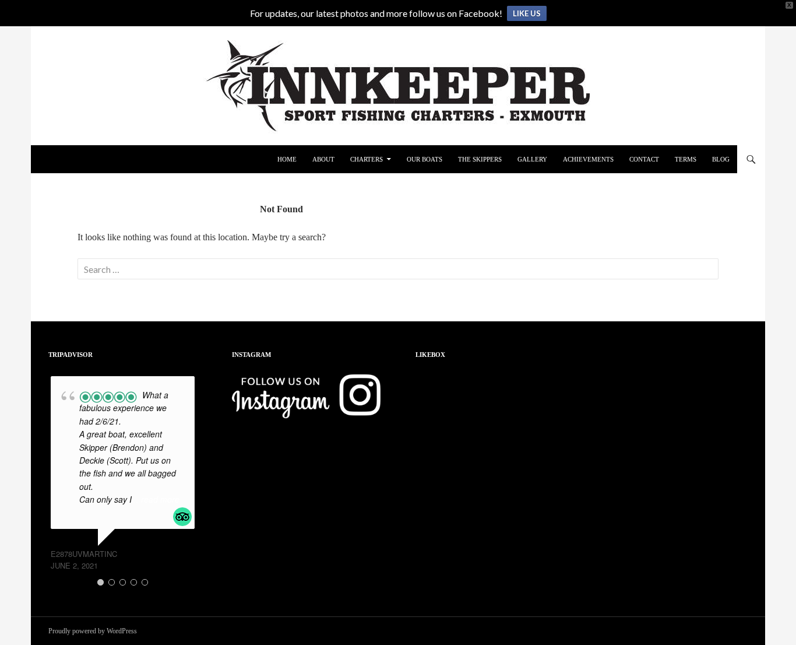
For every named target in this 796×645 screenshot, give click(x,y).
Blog (721, 159)
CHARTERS (366, 159)
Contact (644, 159)
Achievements (588, 159)
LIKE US (527, 13)
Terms (685, 159)
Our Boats (424, 159)
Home (287, 159)
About (323, 159)
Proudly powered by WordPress (92, 631)
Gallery (532, 159)
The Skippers (480, 159)
